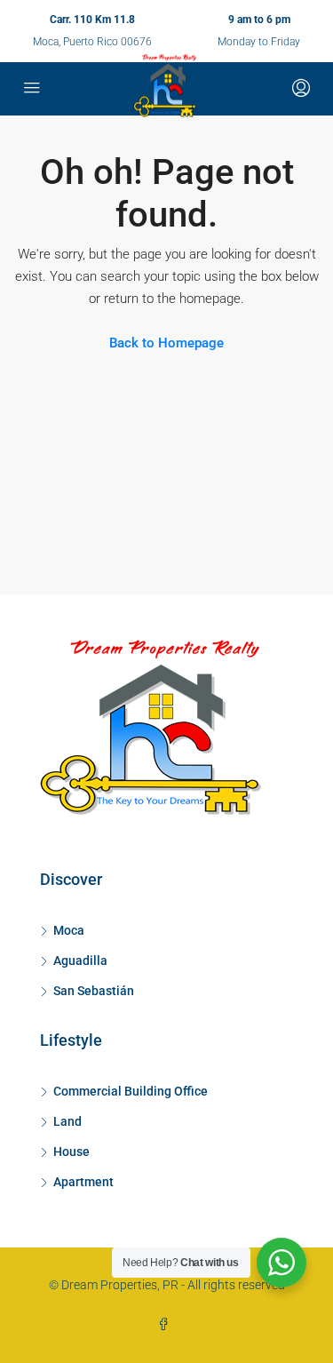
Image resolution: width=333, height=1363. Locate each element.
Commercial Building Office (130, 1091)
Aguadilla (80, 960)
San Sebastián (93, 991)
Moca (68, 930)
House (71, 1151)
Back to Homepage (166, 343)
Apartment (83, 1182)
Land (67, 1121)
